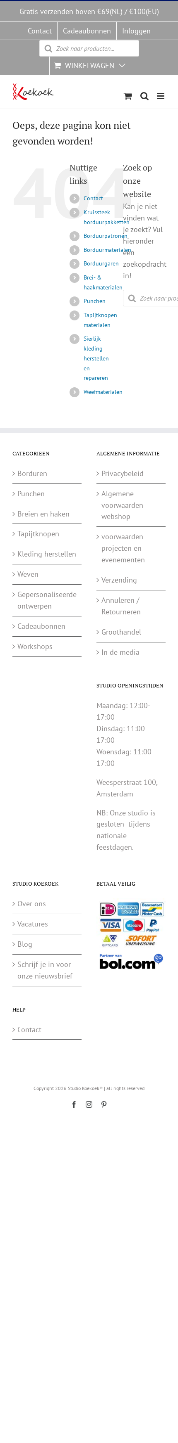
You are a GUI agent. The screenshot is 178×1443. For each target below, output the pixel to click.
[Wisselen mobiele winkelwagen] (128, 96)
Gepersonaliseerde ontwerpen (47, 600)
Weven (27, 574)
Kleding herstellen (46, 554)
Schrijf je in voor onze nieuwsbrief (44, 970)
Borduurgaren (101, 263)
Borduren (32, 473)
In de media (120, 652)
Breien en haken (43, 514)
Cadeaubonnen (41, 626)
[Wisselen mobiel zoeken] (144, 96)
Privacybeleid (122, 473)
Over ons (31, 903)
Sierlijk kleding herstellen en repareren (96, 358)
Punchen (95, 301)
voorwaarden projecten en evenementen (123, 548)
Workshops (35, 646)
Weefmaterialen (103, 392)
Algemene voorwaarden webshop (122, 505)
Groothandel (121, 632)
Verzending (119, 580)
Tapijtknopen (38, 533)
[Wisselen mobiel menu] (161, 96)
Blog (24, 944)
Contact (93, 198)
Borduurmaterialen (107, 250)
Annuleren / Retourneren (121, 605)
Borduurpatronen (105, 235)
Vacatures (32, 924)
